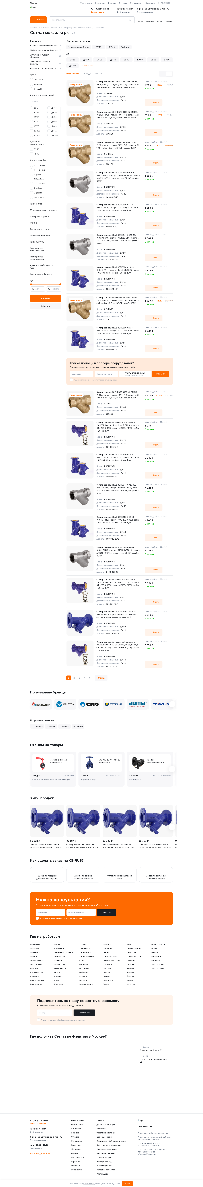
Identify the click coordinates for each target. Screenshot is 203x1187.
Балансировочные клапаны (109, 1145)
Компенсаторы (103, 1157)
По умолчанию (72, 74)
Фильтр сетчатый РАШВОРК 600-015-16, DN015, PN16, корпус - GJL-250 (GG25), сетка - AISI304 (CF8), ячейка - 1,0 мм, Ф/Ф (117, 208)
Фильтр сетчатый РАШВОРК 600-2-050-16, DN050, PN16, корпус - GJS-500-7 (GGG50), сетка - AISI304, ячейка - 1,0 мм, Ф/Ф (116, 614)
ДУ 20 (86, 60)
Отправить (160, 374)
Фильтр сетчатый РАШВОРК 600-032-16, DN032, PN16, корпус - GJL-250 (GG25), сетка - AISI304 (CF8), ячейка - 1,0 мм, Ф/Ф (117, 457)
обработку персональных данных (103, 380)
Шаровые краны (104, 1137)
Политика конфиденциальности (153, 1133)
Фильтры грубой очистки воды (111, 1141)
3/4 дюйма (78, 726)
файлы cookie (88, 1184)
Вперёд (101, 678)
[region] (45, 121)
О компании (86, 3)
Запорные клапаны (105, 1153)
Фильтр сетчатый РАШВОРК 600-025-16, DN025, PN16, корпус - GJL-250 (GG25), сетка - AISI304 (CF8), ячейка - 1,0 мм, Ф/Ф (117, 331)
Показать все (87, 66)
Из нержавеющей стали (79, 47)
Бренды (112, 3)
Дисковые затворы (105, 1124)
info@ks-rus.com (125, 9)
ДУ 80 (167, 60)
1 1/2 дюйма (37, 726)
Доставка (75, 1149)
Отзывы (123, 3)
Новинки (98, 74)
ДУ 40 (126, 60)
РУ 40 (112, 47)
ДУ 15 (72, 60)
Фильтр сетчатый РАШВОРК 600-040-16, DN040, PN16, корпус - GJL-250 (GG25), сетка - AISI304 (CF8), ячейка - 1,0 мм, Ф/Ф (117, 520)
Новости (75, 1165)
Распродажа (102, 1174)
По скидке (87, 74)
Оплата (74, 1153)
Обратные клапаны (105, 1133)
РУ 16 (98, 47)
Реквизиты (76, 1170)
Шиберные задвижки (106, 1149)
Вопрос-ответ (78, 1157)
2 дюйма (64, 726)
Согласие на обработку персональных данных (149, 1144)
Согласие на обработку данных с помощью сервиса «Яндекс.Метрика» (153, 1151)
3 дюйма (51, 726)
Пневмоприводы (104, 1165)
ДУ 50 (140, 60)
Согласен (127, 1184)
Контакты (100, 3)
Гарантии (75, 1161)
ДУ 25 (99, 60)
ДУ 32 (113, 60)
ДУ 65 (153, 60)
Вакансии (150, 3)
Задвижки (101, 1128)
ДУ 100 (72, 66)
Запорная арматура (105, 1170)
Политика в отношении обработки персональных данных (154, 1138)
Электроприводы (104, 1161)
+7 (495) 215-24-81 (100, 9)
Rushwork (125, 47)
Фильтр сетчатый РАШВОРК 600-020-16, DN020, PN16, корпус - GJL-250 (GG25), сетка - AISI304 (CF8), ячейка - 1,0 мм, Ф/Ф (117, 270)
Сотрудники (136, 3)
